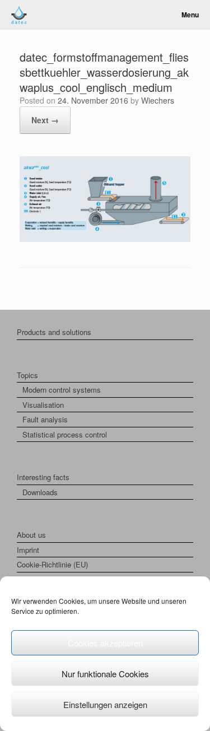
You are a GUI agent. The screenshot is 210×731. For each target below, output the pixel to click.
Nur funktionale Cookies (105, 673)
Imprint (28, 549)
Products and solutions (54, 332)
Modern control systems (61, 389)
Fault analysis (45, 419)
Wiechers (157, 100)
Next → (45, 119)
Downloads (40, 492)
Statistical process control (64, 434)
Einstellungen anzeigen (105, 704)
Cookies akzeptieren (105, 643)
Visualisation (43, 404)
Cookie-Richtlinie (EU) (52, 564)
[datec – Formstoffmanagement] (19, 15)
